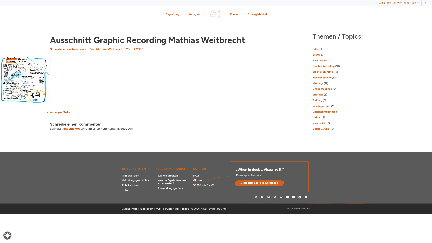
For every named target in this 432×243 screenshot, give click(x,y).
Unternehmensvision (325, 111)
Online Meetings (322, 88)
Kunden (234, 14)
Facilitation (319, 60)
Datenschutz (129, 208)
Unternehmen (134, 168)
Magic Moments (322, 77)
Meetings (318, 83)
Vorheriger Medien (59, 112)
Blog (407, 3)
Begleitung (172, 14)
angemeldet (71, 128)
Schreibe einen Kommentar (69, 49)
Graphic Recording (324, 66)
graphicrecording (323, 71)
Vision (316, 117)
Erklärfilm (318, 49)
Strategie (318, 94)
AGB (158, 208)
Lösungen (194, 14)
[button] (7, 235)
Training (317, 100)
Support (200, 168)
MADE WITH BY (298, 209)
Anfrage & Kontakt (390, 3)
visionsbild (319, 123)
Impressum (146, 208)
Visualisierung (321, 128)
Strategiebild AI (257, 14)
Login (415, 3)
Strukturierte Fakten (176, 208)
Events (316, 54)
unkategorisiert (322, 106)
